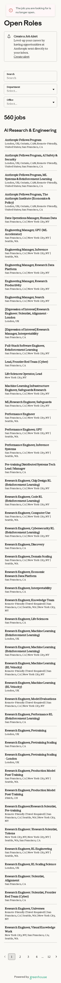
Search (10, 74)
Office (10, 99)
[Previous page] (4, 957)
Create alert (21, 56)
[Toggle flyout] (54, 89)
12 (49, 956)
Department (13, 87)
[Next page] (56, 957)
